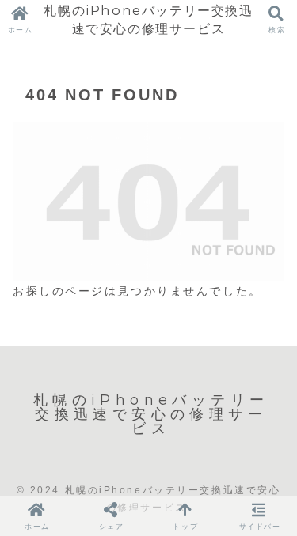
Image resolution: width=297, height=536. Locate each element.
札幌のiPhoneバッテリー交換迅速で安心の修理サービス (148, 19)
